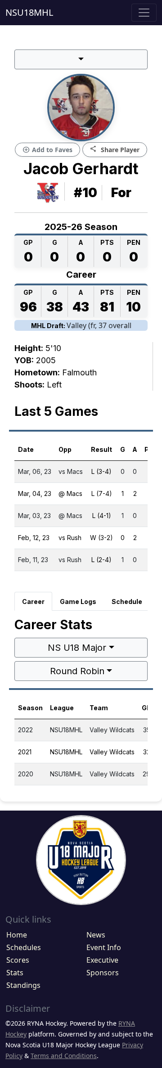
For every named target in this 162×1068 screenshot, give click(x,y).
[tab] (33, 601)
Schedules (23, 947)
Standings (23, 985)
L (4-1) (101, 515)
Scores (17, 960)
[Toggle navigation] (144, 13)
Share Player (115, 149)
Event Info (103, 947)
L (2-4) (101, 559)
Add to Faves (47, 149)
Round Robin (77, 671)
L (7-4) (101, 493)
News (95, 935)
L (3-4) (101, 471)
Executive (102, 960)
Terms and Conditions (64, 1055)
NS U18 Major (77, 647)
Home (16, 935)
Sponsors (102, 973)
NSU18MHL (29, 12)
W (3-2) (101, 537)
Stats (14, 973)
